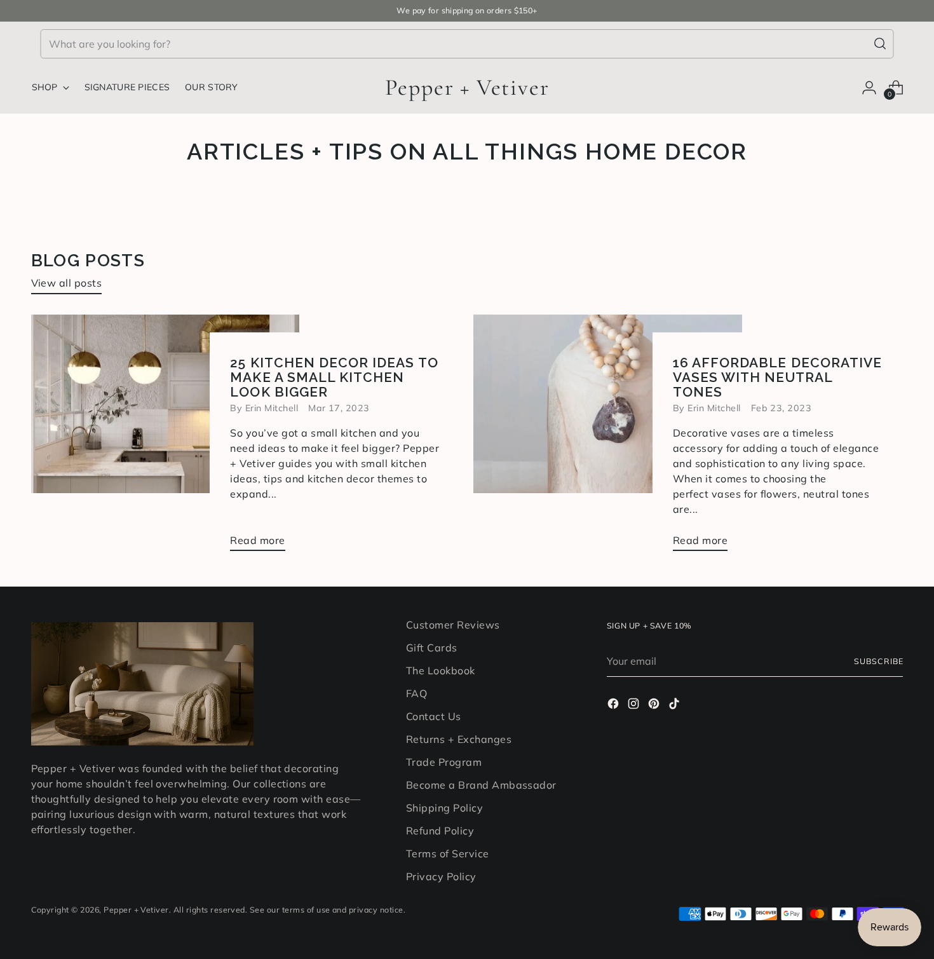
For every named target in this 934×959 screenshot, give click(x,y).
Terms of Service (447, 853)
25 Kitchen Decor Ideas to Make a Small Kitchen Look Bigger (334, 377)
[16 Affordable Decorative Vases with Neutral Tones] (607, 438)
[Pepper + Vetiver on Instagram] (634, 705)
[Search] (880, 43)
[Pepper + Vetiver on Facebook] (614, 705)
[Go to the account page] (869, 87)
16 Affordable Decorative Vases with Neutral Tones (777, 377)
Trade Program (444, 762)
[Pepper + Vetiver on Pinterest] (655, 705)
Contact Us (433, 716)
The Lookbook (440, 670)
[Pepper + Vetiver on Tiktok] (675, 705)
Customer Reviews (453, 624)
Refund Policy (440, 830)
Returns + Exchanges (458, 739)
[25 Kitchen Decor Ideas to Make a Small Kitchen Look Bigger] (165, 438)
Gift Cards (431, 647)
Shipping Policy (444, 807)
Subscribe (878, 661)
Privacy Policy (441, 876)
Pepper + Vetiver (136, 910)
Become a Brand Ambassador (481, 785)
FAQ (416, 693)
